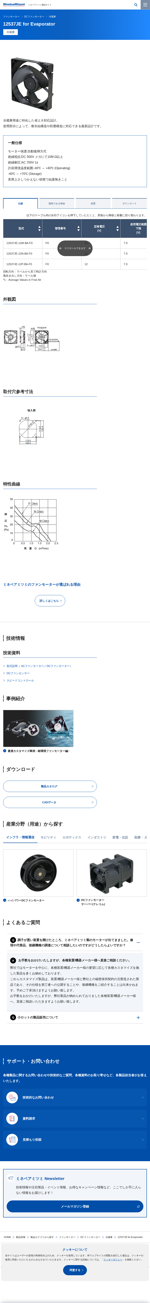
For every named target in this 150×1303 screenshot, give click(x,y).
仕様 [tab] (20, 203)
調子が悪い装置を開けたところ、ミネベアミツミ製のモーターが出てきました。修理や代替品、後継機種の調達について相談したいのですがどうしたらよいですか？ (71, 942)
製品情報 (20, 1237)
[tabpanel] (75, 878)
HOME (7, 1237)
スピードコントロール (20, 680)
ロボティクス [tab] (71, 837)
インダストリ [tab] (97, 837)
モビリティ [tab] (48, 837)
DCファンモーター (90, 1237)
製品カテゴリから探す (42, 1237)
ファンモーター (67, 1237)
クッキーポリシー (113, 1259)
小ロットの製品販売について (38, 1017)
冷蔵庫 (108, 1237)
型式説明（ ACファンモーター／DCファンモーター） (39, 666)
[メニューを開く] (145, 4)
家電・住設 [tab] (120, 837)
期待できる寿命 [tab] (57, 203)
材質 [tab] (93, 203)
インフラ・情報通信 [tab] (20, 837)
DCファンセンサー (18, 673)
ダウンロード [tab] (129, 203)
